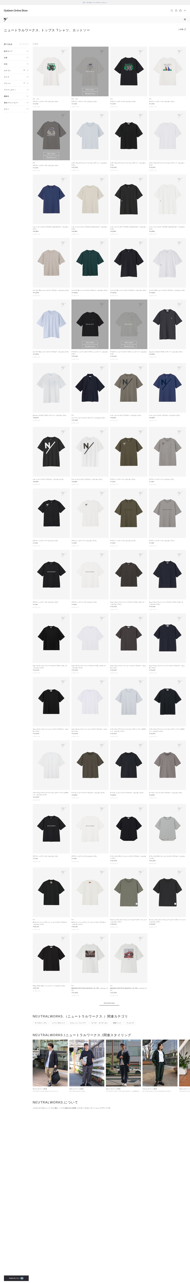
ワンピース (130, 1023)
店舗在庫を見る (90, 93)
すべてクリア (24, 44)
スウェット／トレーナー (78, 1023)
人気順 (181, 29)
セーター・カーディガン (99, 1023)
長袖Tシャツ (117, 1023)
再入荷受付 (91, 90)
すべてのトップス (41, 1023)
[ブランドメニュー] (185, 19)
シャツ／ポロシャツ (58, 1023)
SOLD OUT (90, 71)
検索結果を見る (16, 1278)
